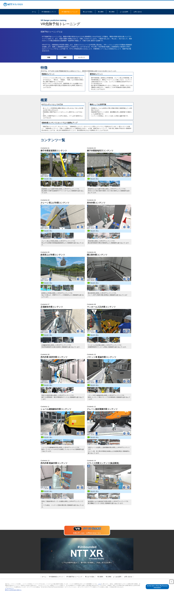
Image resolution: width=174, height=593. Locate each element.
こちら (99, 584)
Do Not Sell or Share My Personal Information (157, 586)
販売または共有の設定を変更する (13, 590)
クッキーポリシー (9, 588)
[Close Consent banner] (171, 582)
